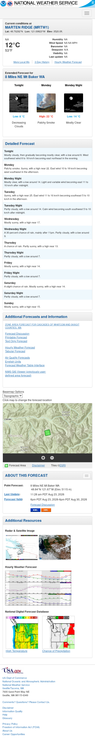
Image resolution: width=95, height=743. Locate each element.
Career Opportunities (13, 734)
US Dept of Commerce (14, 677)
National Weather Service (16, 684)
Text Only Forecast (16, 341)
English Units (13, 361)
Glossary (7, 718)
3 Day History (42, 62)
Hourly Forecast (68, 62)
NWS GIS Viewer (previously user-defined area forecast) (25, 373)
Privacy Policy (10, 723)
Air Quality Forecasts (17, 357)
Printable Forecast (16, 337)
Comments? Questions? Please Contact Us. (26, 702)
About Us (7, 730)
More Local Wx (21, 62)
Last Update (11, 494)
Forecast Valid (13, 499)
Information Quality (12, 711)
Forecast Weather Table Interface (25, 365)
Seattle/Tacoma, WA (13, 688)
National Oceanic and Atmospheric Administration (28, 681)
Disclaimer (38, 465)
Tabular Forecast (15, 351)
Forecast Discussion (17, 333)
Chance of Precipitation (56, 651)
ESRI (62, 465)
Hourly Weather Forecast (20, 347)
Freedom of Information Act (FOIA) (21, 727)
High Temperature (16, 651)
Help (4, 714)
